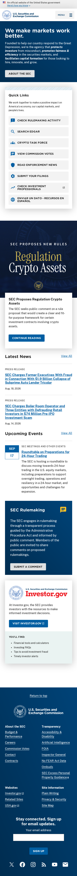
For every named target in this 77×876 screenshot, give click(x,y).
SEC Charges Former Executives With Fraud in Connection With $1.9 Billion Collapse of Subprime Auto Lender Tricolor (38, 378)
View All (66, 356)
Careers (10, 742)
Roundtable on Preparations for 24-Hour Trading (45, 454)
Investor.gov (13, 793)
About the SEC (20, 73)
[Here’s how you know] (38, 4)
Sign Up (38, 851)
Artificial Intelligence (56, 742)
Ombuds (47, 767)
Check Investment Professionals (31, 188)
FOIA (45, 748)
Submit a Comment (28, 566)
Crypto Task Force (32, 142)
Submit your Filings (32, 175)
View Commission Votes (35, 153)
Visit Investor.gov (27, 623)
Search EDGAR (28, 131)
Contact (10, 754)
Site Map (48, 805)
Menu (61, 14)
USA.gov (10, 805)
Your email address (38, 830)
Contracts (11, 761)
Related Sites (14, 799)
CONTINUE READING (26, 338)
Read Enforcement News (37, 164)
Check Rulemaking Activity (39, 120)
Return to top (38, 695)
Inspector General (54, 754)
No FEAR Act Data (54, 761)
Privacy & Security (54, 799)
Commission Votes (17, 748)
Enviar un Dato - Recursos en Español (40, 200)
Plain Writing (50, 793)
